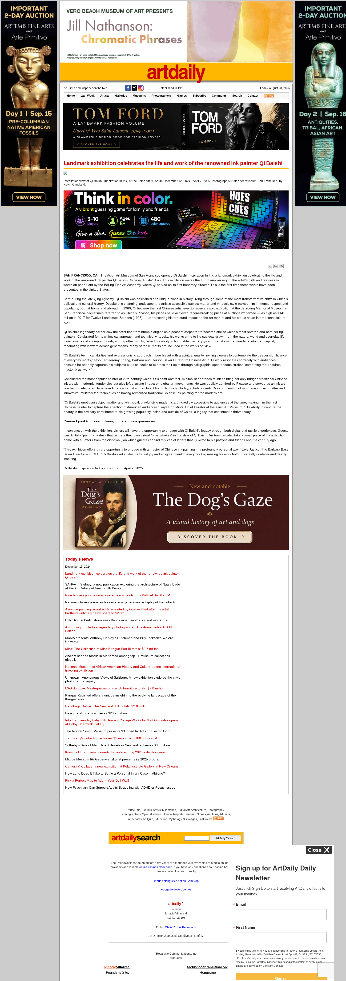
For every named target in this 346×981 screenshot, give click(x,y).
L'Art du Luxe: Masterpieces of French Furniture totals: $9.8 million (115, 688)
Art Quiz (148, 819)
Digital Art (183, 810)
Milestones (169, 810)
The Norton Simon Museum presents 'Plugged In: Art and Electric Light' (118, 731)
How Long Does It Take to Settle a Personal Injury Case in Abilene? (115, 773)
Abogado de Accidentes (176, 889)
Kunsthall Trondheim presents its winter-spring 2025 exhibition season (117, 752)
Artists (104, 95)
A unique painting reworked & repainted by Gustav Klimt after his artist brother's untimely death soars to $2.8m (117, 611)
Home (71, 95)
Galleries (121, 95)
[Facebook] (128, 89)
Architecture (198, 810)
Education (160, 819)
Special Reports (173, 814)
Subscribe (199, 95)
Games (182, 95)
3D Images (190, 819)
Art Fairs (224, 814)
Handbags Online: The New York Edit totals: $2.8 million (106, 706)
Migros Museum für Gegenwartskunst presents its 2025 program (113, 759)
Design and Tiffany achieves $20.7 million (96, 713)
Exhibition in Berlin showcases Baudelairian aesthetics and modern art (117, 620)
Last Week (87, 95)
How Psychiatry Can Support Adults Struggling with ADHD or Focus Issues (120, 787)
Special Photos (151, 814)
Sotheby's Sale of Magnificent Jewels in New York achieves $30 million (117, 745)
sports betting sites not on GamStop (176, 881)
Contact (253, 95)
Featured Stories (195, 814)
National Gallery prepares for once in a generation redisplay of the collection (121, 602)
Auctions (212, 814)
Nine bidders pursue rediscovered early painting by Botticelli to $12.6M (117, 595)
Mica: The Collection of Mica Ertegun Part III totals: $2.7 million (112, 649)
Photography (216, 810)
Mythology (175, 819)
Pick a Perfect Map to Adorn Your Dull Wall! (97, 780)
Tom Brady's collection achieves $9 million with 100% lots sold (111, 738)
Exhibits (147, 810)
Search (237, 95)
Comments (219, 95)
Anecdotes (135, 819)
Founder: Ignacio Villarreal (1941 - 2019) (176, 913)
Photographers (162, 95)
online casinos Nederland (155, 867)
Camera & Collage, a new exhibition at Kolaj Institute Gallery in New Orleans (121, 766)
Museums (139, 95)
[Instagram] (141, 89)
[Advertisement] (234, 590)
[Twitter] (134, 89)
